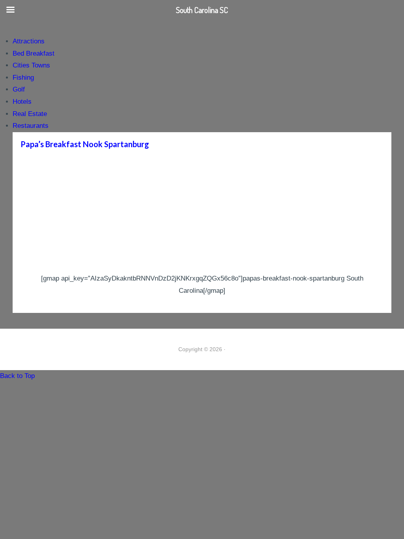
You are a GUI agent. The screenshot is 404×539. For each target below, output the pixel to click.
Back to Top (17, 376)
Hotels (22, 101)
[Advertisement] (202, 213)
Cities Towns (31, 65)
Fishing (23, 77)
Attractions (29, 41)
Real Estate (30, 114)
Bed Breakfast (33, 53)
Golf (19, 89)
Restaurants (31, 125)
